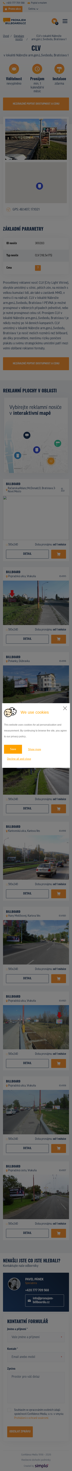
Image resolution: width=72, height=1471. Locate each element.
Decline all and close (19, 758)
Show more (34, 749)
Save (13, 749)
